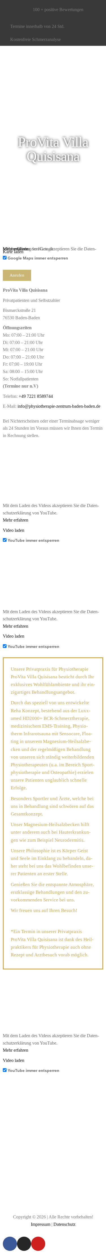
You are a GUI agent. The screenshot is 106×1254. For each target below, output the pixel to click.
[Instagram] (24, 1244)
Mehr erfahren (15, 520)
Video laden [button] (13, 530)
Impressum (40, 1224)
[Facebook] (10, 1244)
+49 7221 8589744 (36, 396)
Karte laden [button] (13, 251)
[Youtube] (38, 1244)
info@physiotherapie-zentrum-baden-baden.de (59, 406)
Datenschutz (64, 1224)
